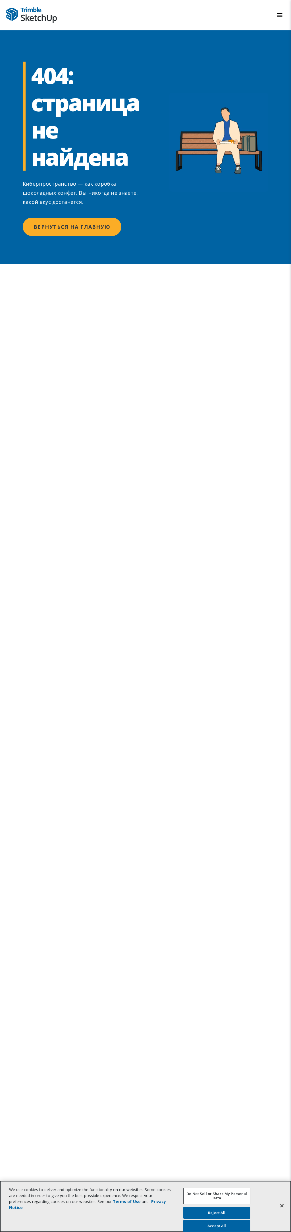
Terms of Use (127, 1201)
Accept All (216, 1225)
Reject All (216, 1212)
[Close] (282, 1205)
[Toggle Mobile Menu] (279, 15)
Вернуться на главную (72, 226)
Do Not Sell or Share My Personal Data (216, 1196)
